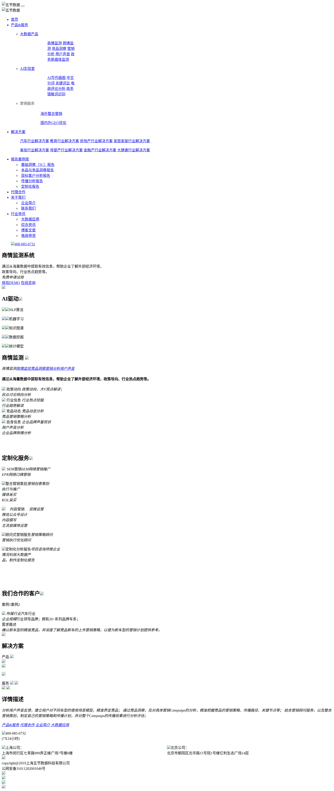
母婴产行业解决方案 (66, 150)
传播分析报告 (32, 181)
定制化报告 (30, 186)
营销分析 (52, 368)
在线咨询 (28, 283)
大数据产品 (29, 34)
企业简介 (28, 203)
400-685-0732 (25, 244)
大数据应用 (30, 219)
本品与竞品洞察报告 (37, 170)
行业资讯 (18, 214)
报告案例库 (20, 159)
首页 (14, 19)
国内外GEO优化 (53, 123)
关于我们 (18, 197)
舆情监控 (23, 368)
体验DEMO (11, 283)
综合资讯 (28, 225)
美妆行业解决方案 (34, 150)
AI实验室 (27, 69)
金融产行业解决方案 (100, 150)
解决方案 (18, 132)
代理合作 (18, 192)
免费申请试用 (13, 277)
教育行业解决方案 (64, 141)
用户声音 (62, 54)
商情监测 (54, 43)
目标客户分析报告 (35, 175)
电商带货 (28, 236)
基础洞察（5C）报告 (38, 165)
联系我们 (28, 208)
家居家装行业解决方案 (132, 141)
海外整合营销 (51, 114)
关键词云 (62, 83)
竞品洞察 (59, 49)
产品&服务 (19, 25)
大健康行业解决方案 (133, 150)
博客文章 (28, 230)
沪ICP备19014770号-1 (87, 763)
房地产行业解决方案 (96, 141)
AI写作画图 (56, 78)
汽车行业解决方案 (34, 141)
